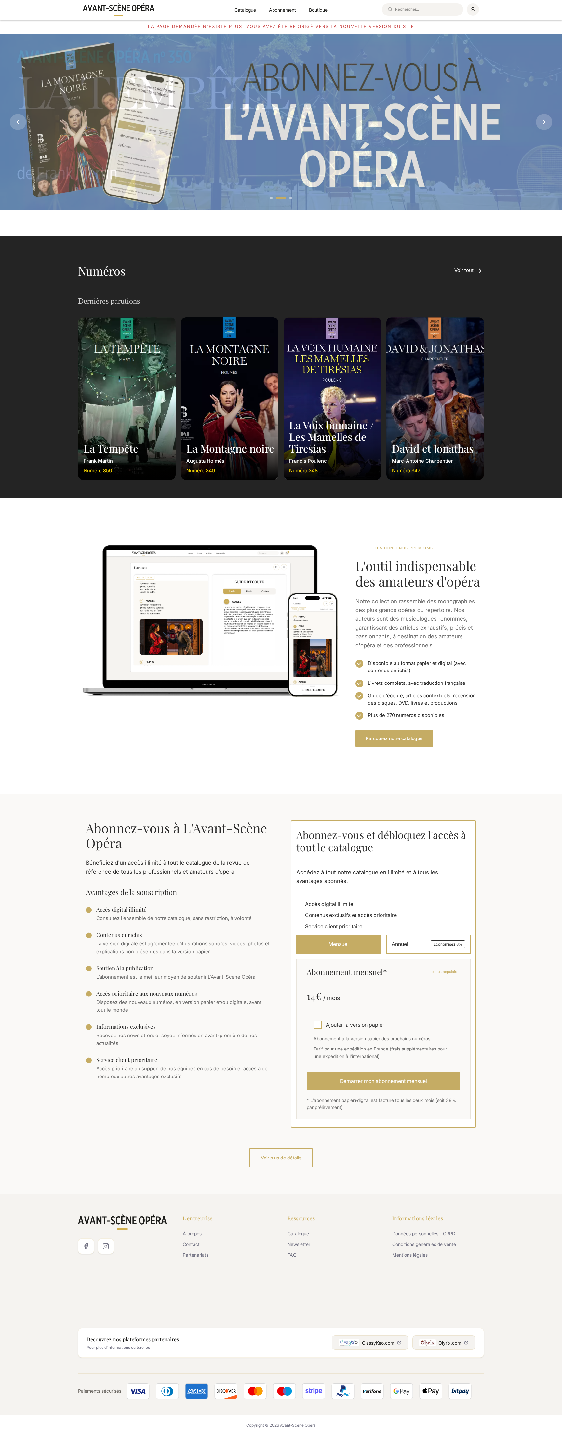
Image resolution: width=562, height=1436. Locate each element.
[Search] (390, 9)
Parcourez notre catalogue (394, 738)
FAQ (292, 1255)
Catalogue (245, 10)
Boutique (318, 10)
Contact (191, 1244)
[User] (473, 9)
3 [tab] (291, 198)
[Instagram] (106, 1246)
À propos (192, 1233)
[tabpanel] (281, 122)
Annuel (427, 944)
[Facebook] (86, 1246)
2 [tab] (281, 198)
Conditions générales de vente (424, 1244)
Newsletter (299, 1244)
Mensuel (338, 944)
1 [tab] (271, 198)
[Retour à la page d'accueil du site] (118, 9)
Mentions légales (410, 1255)
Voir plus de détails (281, 1157)
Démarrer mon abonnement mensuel (383, 1081)
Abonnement (282, 10)
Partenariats (195, 1255)
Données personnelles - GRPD (423, 1233)
